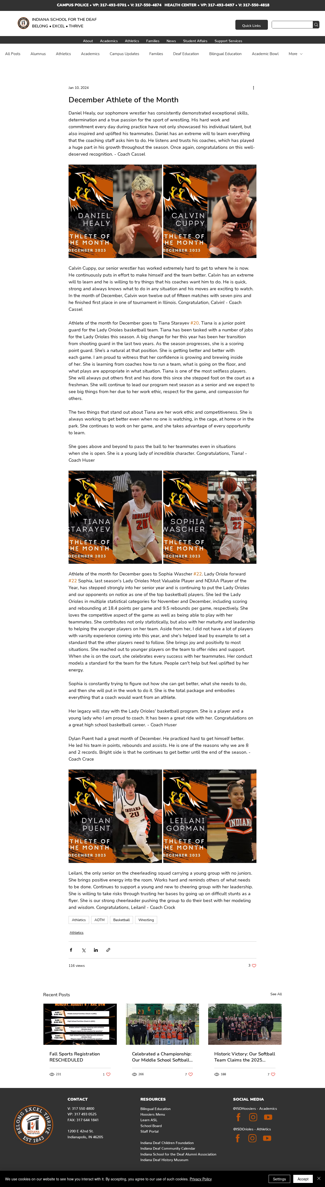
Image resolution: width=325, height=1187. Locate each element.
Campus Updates (124, 54)
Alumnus (38, 54)
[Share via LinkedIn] (95, 950)
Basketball (121, 920)
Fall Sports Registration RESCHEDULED (75, 1057)
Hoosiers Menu (152, 1113)
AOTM (99, 920)
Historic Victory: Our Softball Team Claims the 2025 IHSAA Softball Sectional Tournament (244, 1057)
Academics (90, 54)
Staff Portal (149, 1130)
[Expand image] (115, 211)
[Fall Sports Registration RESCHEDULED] (80, 1024)
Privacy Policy (201, 1178)
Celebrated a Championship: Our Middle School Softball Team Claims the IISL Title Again (161, 1057)
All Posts (12, 54)
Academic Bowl (265, 54)
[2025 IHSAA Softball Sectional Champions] (245, 1024)
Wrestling (146, 920)
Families (156, 54)
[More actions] (253, 88)
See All (276, 994)
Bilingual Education (225, 54)
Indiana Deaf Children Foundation (167, 1142)
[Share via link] (108, 950)
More (293, 54)
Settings (279, 1178)
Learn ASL (148, 1119)
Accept (303, 1178)
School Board (151, 1125)
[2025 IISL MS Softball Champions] (162, 1024)
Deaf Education (186, 54)
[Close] (319, 1179)
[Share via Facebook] (71, 950)
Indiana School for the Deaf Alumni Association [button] (178, 1153)
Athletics (63, 54)
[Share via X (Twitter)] (83, 950)
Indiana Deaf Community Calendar (167, 1147)
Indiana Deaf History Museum (164, 1159)
